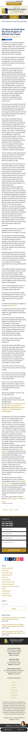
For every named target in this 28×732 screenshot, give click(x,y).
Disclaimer (14, 687)
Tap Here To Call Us (14, 3)
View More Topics (7, 595)
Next (16, 510)
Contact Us (5, 519)
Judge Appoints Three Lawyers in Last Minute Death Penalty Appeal (13, 409)
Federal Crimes (7, 568)
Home (4, 17)
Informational (7, 573)
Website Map (14, 695)
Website (14, 685)
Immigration (6, 591)
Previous (5, 510)
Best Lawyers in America (16, 498)
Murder (3, 501)
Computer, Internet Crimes (10, 586)
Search (14, 608)
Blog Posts (14, 698)
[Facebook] (6, 559)
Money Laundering (8, 584)
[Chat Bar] (14, 730)
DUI (4, 588)
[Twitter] (10, 559)
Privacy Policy (14, 690)
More (23, 17)
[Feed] (18, 559)
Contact (14, 17)
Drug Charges (7, 575)
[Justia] (14, 559)
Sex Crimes (6, 579)
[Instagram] (21, 559)
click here (14, 305)
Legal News (6, 593)
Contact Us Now (14, 550)
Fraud (4, 577)
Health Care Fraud (8, 582)
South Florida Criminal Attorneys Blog (14, 10)
